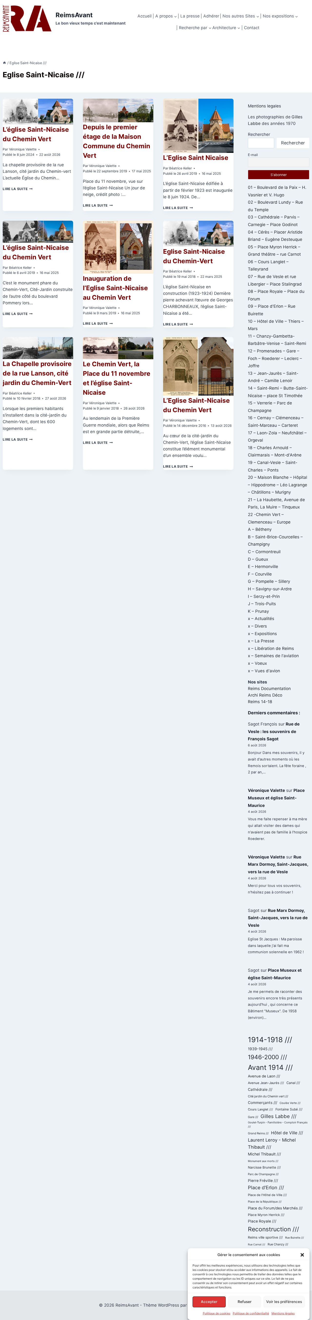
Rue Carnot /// (256, 1244)
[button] (302, 1254)
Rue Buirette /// (294, 1237)
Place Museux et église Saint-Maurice (276, 798)
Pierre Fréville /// (263, 1180)
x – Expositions (262, 633)
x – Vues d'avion (264, 670)
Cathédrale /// (260, 1089)
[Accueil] (4, 63)
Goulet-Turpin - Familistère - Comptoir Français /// (278, 1124)
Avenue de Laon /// (264, 1076)
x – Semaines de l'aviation (273, 655)
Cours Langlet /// (260, 1109)
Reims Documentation (269, 688)
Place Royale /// (262, 1221)
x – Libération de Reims (271, 648)
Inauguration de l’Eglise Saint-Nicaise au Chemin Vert (115, 288)
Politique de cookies (216, 1313)
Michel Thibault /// (264, 1154)
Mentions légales (283, 1313)
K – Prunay (258, 611)
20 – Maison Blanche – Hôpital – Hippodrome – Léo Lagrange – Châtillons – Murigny (277, 485)
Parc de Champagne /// (263, 1174)
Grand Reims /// (258, 1133)
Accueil (144, 16)
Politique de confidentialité (251, 1313)
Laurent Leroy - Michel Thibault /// (272, 1143)
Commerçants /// (262, 1102)
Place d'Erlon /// (266, 1187)
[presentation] (38, 112)
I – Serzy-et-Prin (264, 596)
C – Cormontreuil (264, 551)
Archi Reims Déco (265, 695)
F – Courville (260, 574)
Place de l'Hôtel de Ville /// (267, 1195)
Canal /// (293, 1083)
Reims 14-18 (260, 701)
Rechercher (259, 134)
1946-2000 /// (267, 1057)
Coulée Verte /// (290, 1103)
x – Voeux (257, 663)
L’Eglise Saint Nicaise (195, 157)
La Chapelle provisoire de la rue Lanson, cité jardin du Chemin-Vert (37, 373)
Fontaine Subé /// (288, 1109)
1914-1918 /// (270, 1039)
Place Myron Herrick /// (266, 1215)
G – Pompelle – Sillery (269, 581)
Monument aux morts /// (263, 1161)
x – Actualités (261, 618)
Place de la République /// (265, 1201)
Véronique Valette (23, 149)
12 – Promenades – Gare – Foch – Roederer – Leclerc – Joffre (275, 358)
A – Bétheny (260, 529)
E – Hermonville (263, 566)
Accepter (209, 1301)
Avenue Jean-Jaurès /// (266, 1083)
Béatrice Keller (180, 168)
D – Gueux (258, 559)
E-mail (253, 155)
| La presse (189, 16)
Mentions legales (264, 106)
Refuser (245, 1301)
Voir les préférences (284, 1301)
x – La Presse (261, 640)
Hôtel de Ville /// (287, 1132)
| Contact (250, 27)
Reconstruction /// (273, 1229)
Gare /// (253, 1117)
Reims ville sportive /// (265, 1237)
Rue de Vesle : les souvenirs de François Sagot (274, 731)
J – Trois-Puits (262, 603)
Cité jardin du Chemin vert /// (268, 1096)
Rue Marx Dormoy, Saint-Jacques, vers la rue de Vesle (278, 864)
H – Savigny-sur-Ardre (270, 588)
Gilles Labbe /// (278, 1116)
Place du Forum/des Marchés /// (275, 1208)
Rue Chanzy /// (278, 1244)
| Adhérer (210, 16)
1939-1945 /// (260, 1049)
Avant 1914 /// (270, 1067)
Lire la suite (17, 189)
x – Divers (257, 626)
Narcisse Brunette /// (264, 1167)
